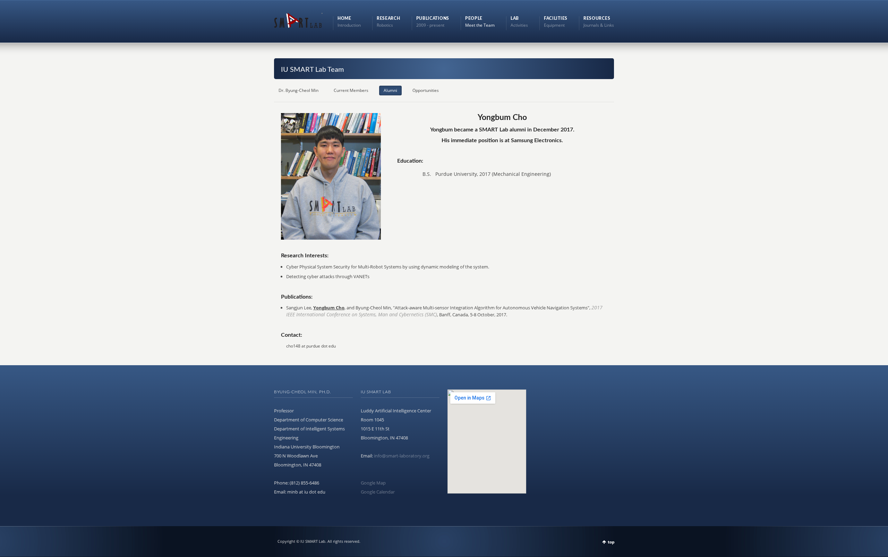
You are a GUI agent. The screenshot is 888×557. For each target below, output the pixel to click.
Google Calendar (378, 492)
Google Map (373, 483)
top (611, 542)
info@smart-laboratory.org (401, 456)
